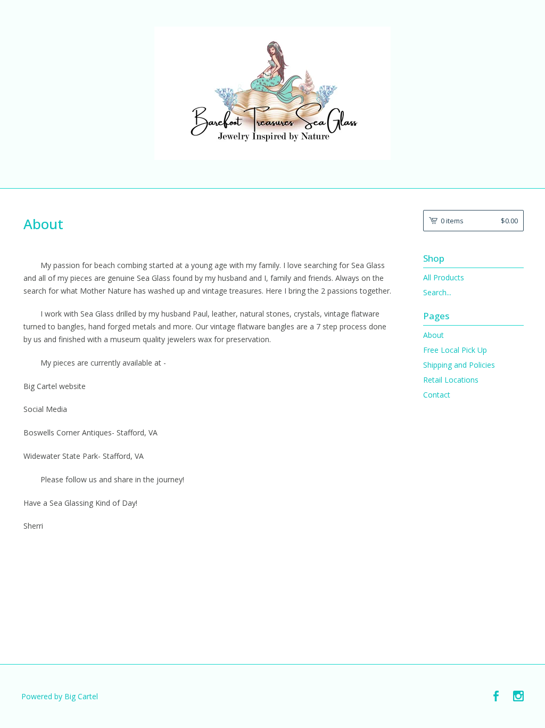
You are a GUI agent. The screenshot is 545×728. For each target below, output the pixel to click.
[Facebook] (496, 696)
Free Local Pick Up (455, 350)
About (433, 335)
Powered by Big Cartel (59, 696)
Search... (437, 292)
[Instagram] (518, 696)
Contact (436, 395)
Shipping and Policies (459, 365)
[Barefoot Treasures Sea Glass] (272, 93)
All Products (443, 277)
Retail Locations (450, 380)
